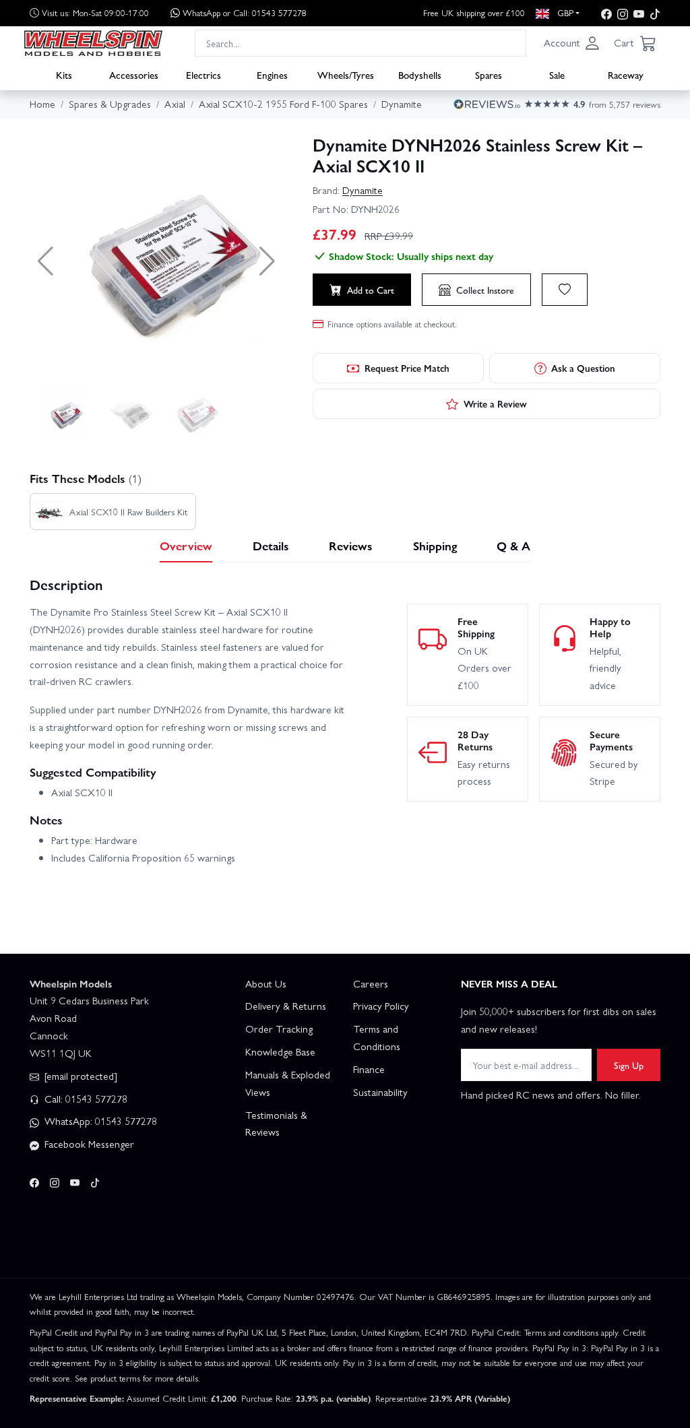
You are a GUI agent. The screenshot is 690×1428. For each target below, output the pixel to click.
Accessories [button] (133, 74)
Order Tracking (279, 1028)
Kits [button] (64, 74)
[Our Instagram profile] (622, 13)
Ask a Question (583, 368)
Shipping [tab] (435, 545)
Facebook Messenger (88, 1143)
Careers (370, 983)
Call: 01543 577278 (84, 1098)
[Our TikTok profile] (655, 13)
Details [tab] (271, 545)
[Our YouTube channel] (638, 13)
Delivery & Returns (285, 1005)
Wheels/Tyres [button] (345, 74)
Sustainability (380, 1091)
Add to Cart (370, 289)
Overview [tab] (186, 545)
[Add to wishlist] (565, 289)
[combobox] (360, 43)
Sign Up (629, 1065)
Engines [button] (272, 74)
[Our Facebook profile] (606, 13)
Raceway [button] (626, 74)
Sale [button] (557, 74)
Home (42, 103)
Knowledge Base (280, 1051)
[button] (572, 43)
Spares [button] (488, 74)
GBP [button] (564, 12)
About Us (265, 983)
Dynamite (362, 190)
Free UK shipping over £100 (474, 12)
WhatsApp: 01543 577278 (99, 1120)
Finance (369, 1069)
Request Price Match (407, 368)
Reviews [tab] (351, 545)
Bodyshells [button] (419, 74)
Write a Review (495, 403)
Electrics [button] (203, 74)
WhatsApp (245, 12)
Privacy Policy (381, 1005)
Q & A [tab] (513, 545)
